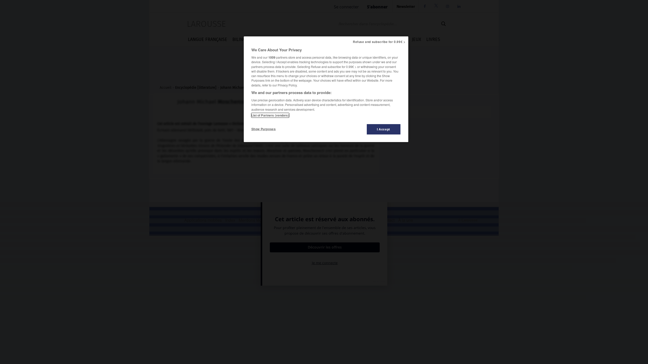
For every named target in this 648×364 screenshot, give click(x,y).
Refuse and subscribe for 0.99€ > (379, 41)
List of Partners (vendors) (270, 115)
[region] (326, 89)
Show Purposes (263, 129)
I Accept (383, 129)
